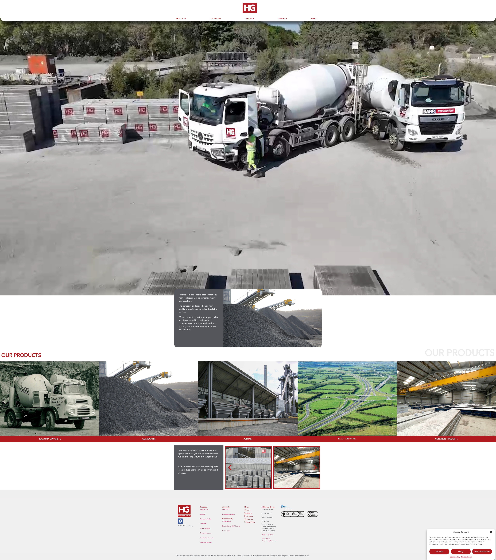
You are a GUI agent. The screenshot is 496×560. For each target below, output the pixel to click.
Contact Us (248, 519)
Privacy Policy (466, 557)
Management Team (228, 514)
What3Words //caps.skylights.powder (270, 540)
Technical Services (206, 542)
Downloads (248, 516)
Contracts (203, 524)
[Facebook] (180, 521)
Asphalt (202, 514)
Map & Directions (267, 535)
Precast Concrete (205, 533)
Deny (460, 551)
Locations (248, 513)
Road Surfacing (205, 528)
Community (226, 531)
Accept (439, 551)
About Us (225, 509)
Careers (247, 510)
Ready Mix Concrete (207, 538)
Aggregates (204, 509)
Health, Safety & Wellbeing (231, 526)
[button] (491, 532)
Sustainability (226, 521)
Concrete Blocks (205, 519)
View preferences (482, 551)
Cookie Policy (455, 557)
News (246, 507)
